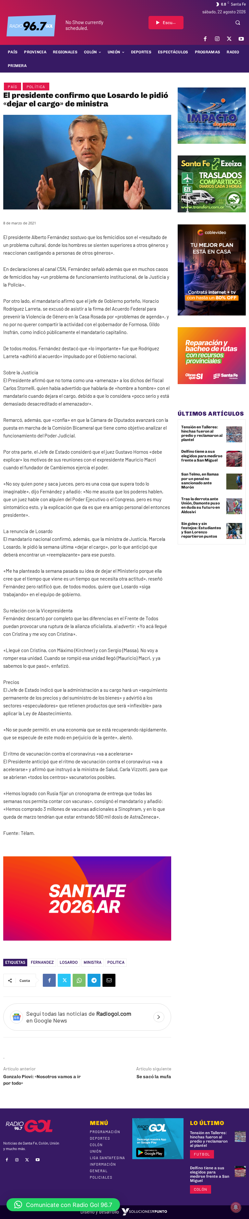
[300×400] (212, 320)
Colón (200, 1189)
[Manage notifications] (236, 1207)
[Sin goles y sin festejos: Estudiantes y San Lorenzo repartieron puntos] (234, 531)
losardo (69, 962)
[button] (238, 22)
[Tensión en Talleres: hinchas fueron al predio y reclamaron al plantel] (234, 434)
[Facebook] (205, 38)
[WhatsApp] (79, 980)
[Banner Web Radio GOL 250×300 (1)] (212, 217)
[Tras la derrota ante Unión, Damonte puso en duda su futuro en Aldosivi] (234, 506)
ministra (92, 962)
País (12, 86)
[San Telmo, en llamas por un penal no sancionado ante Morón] (234, 481)
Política (36, 86)
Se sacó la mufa (153, 1076)
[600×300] (87, 945)
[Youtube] (241, 38)
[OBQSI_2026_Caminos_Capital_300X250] (212, 389)
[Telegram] (94, 980)
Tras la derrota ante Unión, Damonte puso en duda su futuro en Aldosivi (200, 505)
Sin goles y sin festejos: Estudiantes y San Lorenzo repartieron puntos (201, 530)
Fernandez (42, 962)
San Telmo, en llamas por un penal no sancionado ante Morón (200, 480)
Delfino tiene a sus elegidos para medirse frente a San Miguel (201, 455)
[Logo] (31, 25)
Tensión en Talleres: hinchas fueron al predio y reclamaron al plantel (201, 433)
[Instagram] (217, 38)
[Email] (108, 980)
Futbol (202, 1154)
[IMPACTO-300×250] (212, 149)
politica (115, 962)
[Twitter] (229, 38)
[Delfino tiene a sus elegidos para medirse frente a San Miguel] (234, 459)
